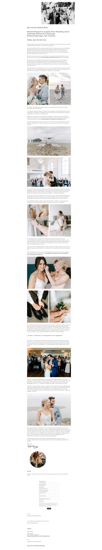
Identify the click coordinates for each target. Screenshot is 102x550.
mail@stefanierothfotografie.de (34, 515)
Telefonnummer (41, 487)
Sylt (44, 253)
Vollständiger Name (42, 481)
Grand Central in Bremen (63, 197)
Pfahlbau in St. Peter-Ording (35, 197)
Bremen (35, 253)
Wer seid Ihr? (41, 501)
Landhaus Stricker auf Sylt (44, 195)
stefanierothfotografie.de (32, 523)
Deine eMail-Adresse (42, 484)
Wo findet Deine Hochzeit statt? (44, 498)
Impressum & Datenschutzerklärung (36, 545)
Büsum (39, 253)
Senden (49, 508)
